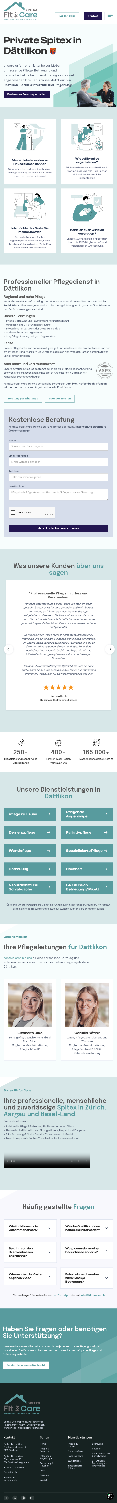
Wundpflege (74, 1461)
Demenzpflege (75, 1451)
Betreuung (97, 1444)
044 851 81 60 (67, 16)
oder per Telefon (60, 398)
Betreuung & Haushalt (46, 1464)
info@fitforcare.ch (93, 1295)
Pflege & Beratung (45, 1450)
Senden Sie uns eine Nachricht (26, 1365)
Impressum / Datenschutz (11, 1479)
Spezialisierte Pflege (75, 1467)
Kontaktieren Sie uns (18, 958)
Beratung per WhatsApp (23, 398)
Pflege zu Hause (73, 1445)
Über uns (44, 1476)
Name (12, 440)
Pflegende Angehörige (46, 1457)
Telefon (14, 471)
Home (43, 1444)
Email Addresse (18, 456)
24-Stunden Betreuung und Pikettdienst (99, 1463)
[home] (20, 11)
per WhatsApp (61, 1295)
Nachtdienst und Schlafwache (101, 1455)
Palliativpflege (75, 1456)
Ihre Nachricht (18, 486)
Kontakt (93, 16)
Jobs (42, 1471)
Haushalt (96, 1449)
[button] (9, 649)
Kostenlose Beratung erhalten (26, 94)
